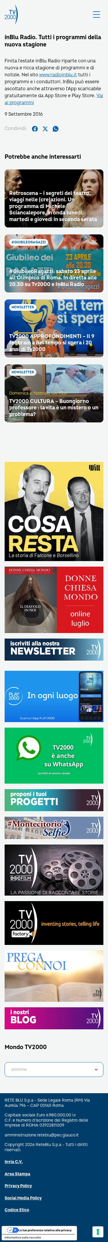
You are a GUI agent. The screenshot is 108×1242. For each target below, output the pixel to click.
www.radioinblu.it (58, 75)
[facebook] (35, 129)
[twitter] (45, 129)
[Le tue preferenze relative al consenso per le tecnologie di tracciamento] (97, 1231)
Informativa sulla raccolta (23, 1237)
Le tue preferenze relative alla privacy (45, 1230)
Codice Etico (17, 1209)
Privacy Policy (18, 1185)
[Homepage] (11, 14)
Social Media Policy (23, 1198)
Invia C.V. (14, 1161)
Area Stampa (17, 1174)
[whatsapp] (56, 129)
